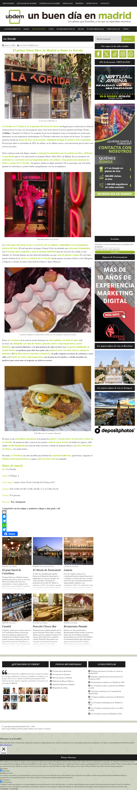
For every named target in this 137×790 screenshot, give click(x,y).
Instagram (20, 501)
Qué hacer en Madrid (27, 3)
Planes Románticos (66, 29)
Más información (6, 745)
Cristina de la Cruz (48, 566)
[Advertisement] (115, 218)
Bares (26, 29)
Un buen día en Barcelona (62, 671)
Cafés (51, 29)
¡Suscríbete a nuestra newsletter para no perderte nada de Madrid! (114, 245)
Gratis (81, 29)
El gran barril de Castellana (11, 571)
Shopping (79, 3)
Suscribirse (115, 252)
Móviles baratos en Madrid (62, 677)
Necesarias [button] (4, 768)
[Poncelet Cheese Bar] (47, 607)
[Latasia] (78, 551)
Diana (75, 623)
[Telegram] (48, 521)
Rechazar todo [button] (120, 742)
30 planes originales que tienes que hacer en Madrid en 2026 (105, 677)
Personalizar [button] (129, 742)
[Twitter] (48, 529)
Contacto (104, 3)
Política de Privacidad (19, 728)
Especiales (68, 3)
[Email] (48, 512)
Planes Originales (95, 29)
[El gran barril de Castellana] (17, 551)
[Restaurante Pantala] (78, 607)
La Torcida (9, 39)
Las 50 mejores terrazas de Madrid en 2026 (106, 713)
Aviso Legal (5, 728)
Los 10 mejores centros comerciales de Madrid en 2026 (106, 686)
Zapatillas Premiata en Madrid (63, 684)
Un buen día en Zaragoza (62, 674)
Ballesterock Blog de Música (63, 681)
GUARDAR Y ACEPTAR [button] (9, 789)
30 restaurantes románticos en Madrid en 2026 (107, 682)
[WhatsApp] (48, 525)
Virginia (14, 566)
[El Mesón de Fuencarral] (47, 551)
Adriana (76, 566)
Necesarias (6, 770)
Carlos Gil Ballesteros (30, 45)
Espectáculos (113, 29)
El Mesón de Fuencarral (47, 570)
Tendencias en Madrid (49, 3)
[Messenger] (48, 516)
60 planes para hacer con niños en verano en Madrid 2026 (105, 672)
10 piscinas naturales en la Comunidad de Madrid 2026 (104, 692)
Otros (125, 29)
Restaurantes (38, 29)
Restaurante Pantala (75, 626)
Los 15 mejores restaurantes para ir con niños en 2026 (105, 709)
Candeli (6, 626)
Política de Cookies (36, 728)
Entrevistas (92, 3)
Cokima (6, 133)
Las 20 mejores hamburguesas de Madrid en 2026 (105, 703)
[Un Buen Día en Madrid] (68, 25)
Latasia (68, 570)
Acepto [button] (111, 743)
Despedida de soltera (60, 688)
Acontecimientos (12, 29)
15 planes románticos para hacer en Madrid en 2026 (106, 698)
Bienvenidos (8, 3)
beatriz (14, 623)
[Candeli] (17, 607)
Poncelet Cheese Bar (44, 626)
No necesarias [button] (5, 779)
